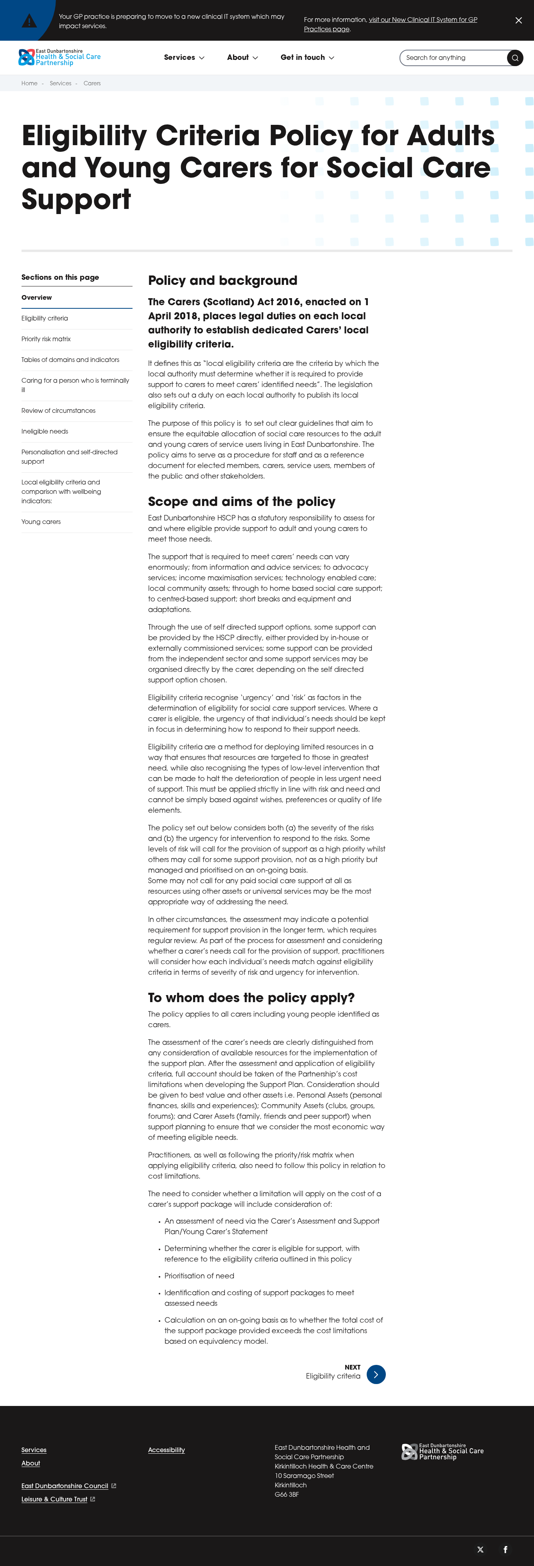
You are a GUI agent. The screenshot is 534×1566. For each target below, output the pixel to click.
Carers (92, 84)
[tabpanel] (267, 814)
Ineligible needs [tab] (45, 432)
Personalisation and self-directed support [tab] (70, 457)
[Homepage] (59, 57)
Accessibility (166, 1450)
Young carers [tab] (41, 522)
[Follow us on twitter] (480, 1550)
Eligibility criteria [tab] (45, 319)
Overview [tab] (37, 298)
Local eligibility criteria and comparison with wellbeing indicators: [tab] (61, 492)
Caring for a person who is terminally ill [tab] (75, 386)
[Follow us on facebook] (505, 1550)
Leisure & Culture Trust (54, 1500)
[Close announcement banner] (518, 20)
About (31, 1464)
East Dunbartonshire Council (65, 1486)
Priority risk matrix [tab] (46, 340)
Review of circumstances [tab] (58, 411)
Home (30, 84)
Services (60, 84)
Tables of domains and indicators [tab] (70, 360)
